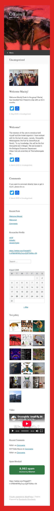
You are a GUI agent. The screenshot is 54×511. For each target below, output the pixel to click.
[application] (27, 424)
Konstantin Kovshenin (27, 499)
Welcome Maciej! (18, 91)
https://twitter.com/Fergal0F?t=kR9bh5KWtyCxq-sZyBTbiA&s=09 (23, 251)
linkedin (12, 240)
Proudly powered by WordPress (21, 496)
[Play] (12, 431)
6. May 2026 (13, 114)
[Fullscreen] (41, 431)
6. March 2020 (14, 165)
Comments (15, 178)
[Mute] (37, 431)
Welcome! (14, 127)
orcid (11, 237)
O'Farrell (17, 14)
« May (26, 307)
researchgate (14, 243)
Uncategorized (25, 114)
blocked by (27, 470)
